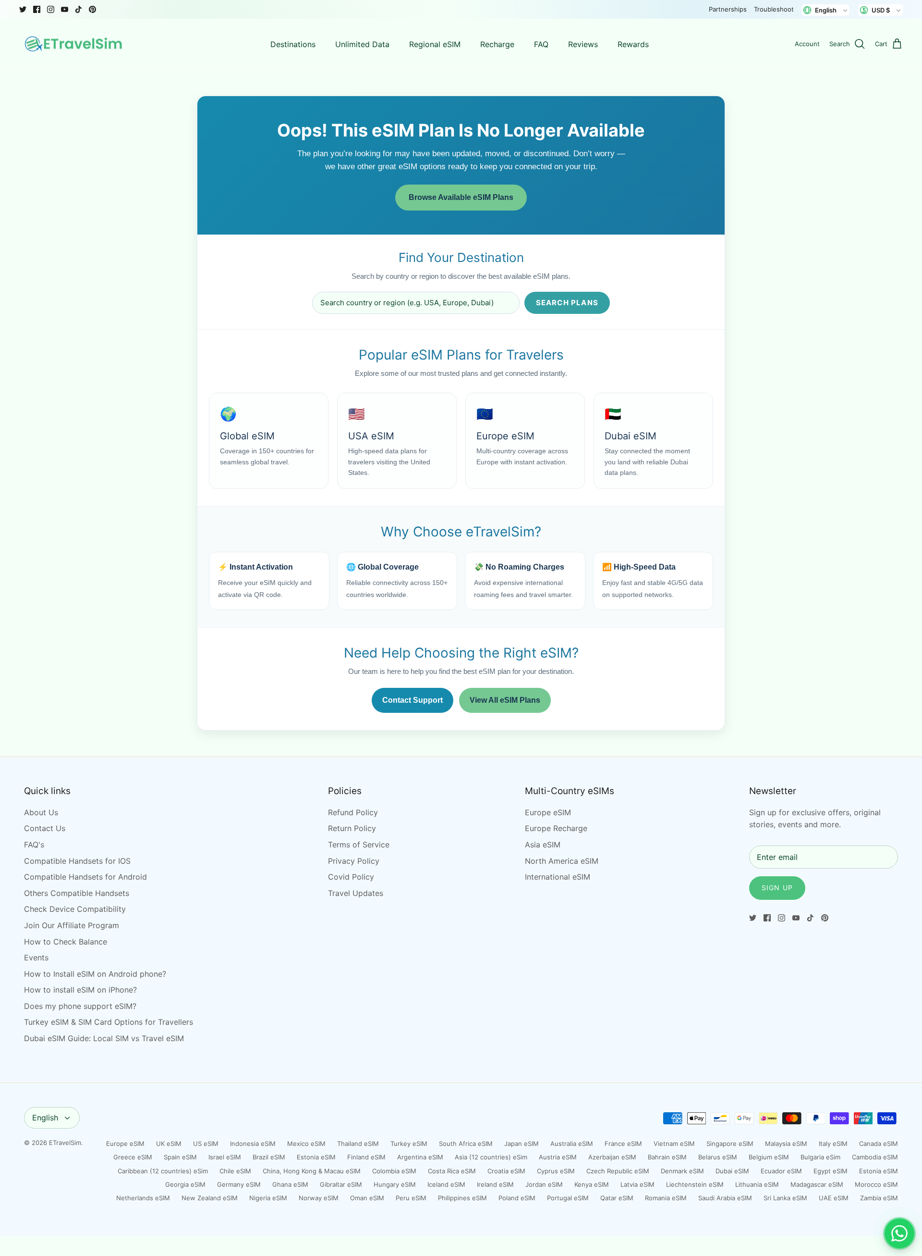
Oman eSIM (367, 1198)
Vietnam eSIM (674, 1143)
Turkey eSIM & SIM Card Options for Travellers (108, 1022)
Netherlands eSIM (143, 1198)
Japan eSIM (521, 1143)
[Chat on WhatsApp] (899, 1233)
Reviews (583, 44)
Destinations (292, 44)
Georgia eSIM (185, 1184)
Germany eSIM (239, 1184)
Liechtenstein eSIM (695, 1184)
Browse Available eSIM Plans (461, 197)
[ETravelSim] (74, 44)
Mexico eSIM (306, 1143)
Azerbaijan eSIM (612, 1157)
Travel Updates (355, 893)
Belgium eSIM (769, 1157)
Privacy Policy (353, 861)
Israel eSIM (224, 1157)
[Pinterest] (92, 9)
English (45, 1117)
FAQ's (34, 844)
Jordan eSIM (544, 1184)
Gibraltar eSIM (341, 1184)
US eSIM (205, 1143)
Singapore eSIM (729, 1143)
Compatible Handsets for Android (85, 877)
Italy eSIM (833, 1143)
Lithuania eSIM (757, 1184)
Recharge (497, 44)
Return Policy (352, 828)
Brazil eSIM (269, 1157)
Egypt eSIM (830, 1171)
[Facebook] (36, 9)
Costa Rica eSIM (452, 1171)
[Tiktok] (78, 9)
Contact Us (44, 828)
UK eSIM (169, 1143)
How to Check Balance (65, 941)
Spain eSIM (180, 1157)
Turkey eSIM (408, 1143)
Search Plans (567, 302)
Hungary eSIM (395, 1184)
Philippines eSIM (462, 1198)
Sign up (777, 887)
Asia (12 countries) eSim (491, 1157)
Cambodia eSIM (875, 1157)
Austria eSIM (558, 1157)
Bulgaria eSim (820, 1157)
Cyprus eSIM (556, 1171)
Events (36, 957)
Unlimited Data (362, 44)
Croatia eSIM (506, 1171)
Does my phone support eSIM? (80, 1006)
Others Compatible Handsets (76, 893)
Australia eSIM (571, 1143)
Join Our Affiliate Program (71, 925)
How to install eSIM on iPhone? (80, 990)
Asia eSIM (542, 844)
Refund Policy (353, 812)
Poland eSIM (516, 1198)
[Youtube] (64, 9)
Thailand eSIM (358, 1143)
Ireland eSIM (495, 1184)
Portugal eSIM (568, 1198)
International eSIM (557, 877)
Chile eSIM (235, 1171)
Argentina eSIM (420, 1157)
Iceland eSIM (446, 1184)
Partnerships (728, 9)
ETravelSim (65, 1142)
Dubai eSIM (732, 1171)
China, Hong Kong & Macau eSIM (312, 1171)
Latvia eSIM (637, 1184)
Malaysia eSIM (786, 1143)
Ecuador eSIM (781, 1171)
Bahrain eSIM (667, 1157)
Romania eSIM (666, 1198)
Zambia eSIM (879, 1198)
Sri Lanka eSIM (785, 1198)
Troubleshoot (774, 9)
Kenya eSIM (591, 1184)
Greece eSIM (132, 1157)
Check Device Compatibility (75, 909)
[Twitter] (22, 9)
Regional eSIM (435, 44)
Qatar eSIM (616, 1198)
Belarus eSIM (717, 1157)
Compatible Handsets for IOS (77, 861)
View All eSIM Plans (505, 700)
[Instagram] (50, 9)
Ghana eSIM (290, 1184)
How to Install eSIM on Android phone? (95, 974)
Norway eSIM (319, 1198)
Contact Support (412, 700)
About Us (41, 812)
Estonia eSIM (316, 1157)
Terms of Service (358, 844)
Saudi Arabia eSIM (725, 1198)
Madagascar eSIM (816, 1184)
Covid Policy (351, 877)
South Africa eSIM (466, 1143)
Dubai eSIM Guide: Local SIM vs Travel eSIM (104, 1038)
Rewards (633, 44)
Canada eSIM (878, 1143)
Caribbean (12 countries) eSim (163, 1171)
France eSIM (623, 1143)
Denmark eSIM (682, 1171)
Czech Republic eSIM (617, 1171)
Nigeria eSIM (268, 1198)
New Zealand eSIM (210, 1198)
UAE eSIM (834, 1198)
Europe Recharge (556, 828)
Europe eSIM (548, 812)
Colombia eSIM (394, 1171)
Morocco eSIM (876, 1184)
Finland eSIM (366, 1157)
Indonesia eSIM (253, 1143)
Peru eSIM (411, 1198)
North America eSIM (561, 861)
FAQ (541, 44)
